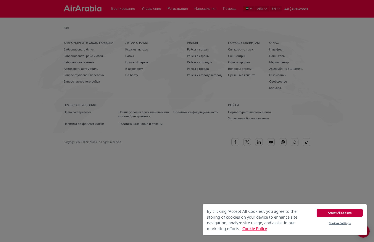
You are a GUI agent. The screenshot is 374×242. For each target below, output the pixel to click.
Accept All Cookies (339, 213)
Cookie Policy (254, 229)
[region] (285, 219)
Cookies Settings (340, 223)
